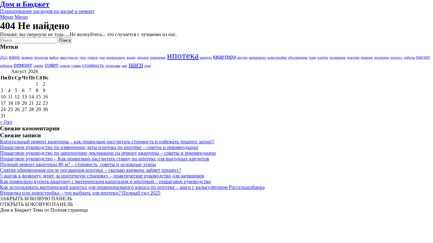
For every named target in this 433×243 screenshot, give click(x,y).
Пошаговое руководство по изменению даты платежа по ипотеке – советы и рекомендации (99, 147)
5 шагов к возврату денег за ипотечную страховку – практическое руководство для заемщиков (102, 175)
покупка (353, 57)
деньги (92, 57)
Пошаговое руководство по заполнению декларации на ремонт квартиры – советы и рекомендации (108, 153)
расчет (423, 56)
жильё (131, 57)
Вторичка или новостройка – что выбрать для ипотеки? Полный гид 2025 (80, 193)
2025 (4, 57)
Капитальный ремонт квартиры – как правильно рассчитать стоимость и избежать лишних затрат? (107, 141)
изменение (158, 57)
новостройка (277, 57)
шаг (124, 65)
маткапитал (257, 57)
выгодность (69, 57)
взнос (14, 56)
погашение (337, 57)
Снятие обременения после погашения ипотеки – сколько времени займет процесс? (90, 170)
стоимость (93, 65)
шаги (136, 64)
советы (65, 65)
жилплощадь (115, 57)
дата (82, 57)
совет (51, 64)
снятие (38, 65)
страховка (112, 65)
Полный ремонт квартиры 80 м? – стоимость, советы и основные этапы (78, 164)
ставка (76, 65)
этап (147, 65)
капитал (206, 57)
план (312, 57)
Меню (6, 17)
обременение (298, 57)
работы (409, 57)
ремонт (23, 64)
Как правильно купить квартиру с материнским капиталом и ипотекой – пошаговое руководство (105, 181)
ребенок (6, 65)
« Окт (6, 122)
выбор (54, 57)
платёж (322, 57)
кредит (242, 57)
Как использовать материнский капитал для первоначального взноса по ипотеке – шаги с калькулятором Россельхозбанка (132, 187)
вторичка (41, 57)
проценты (381, 57)
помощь (367, 57)
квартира (224, 56)
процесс (396, 57)
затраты (143, 57)
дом (102, 57)
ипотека (183, 55)
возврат (27, 57)
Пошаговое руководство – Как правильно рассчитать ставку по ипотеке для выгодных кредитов (104, 158)
